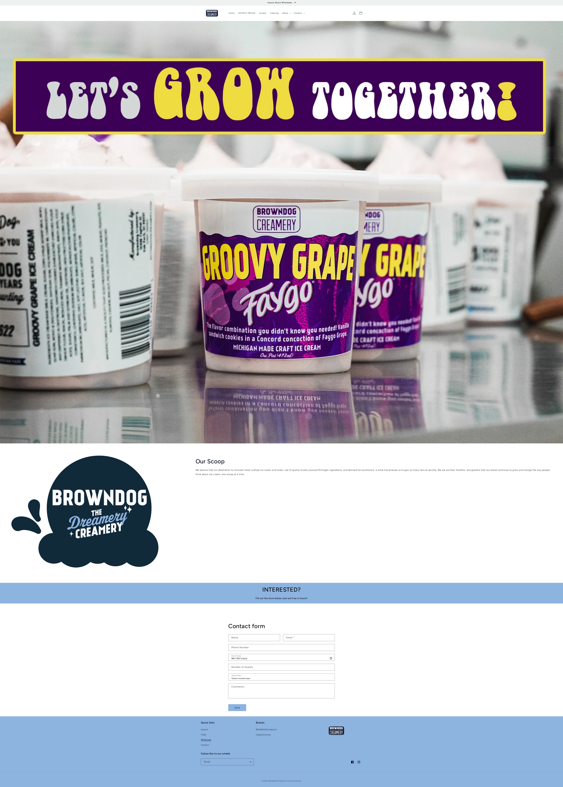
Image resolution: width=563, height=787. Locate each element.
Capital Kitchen (263, 734)
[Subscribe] (250, 761)
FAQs (203, 734)
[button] (286, 13)
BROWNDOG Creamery (277, 781)
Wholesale (206, 740)
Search (204, 729)
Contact (205, 745)
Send (237, 707)
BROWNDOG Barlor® (266, 729)
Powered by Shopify (293, 781)
